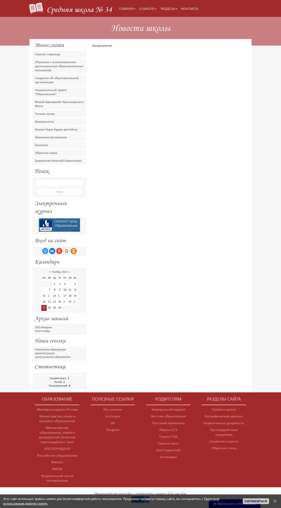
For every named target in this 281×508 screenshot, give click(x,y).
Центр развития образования (53, 357)
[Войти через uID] (45, 251)
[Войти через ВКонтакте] (52, 251)
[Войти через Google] (66, 251)
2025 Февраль (43, 327)
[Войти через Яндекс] (59, 251)
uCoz (183, 493)
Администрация (45, 353)
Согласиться (256, 501)
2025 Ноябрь (42, 331)
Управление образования (50, 349)
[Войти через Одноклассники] (74, 251)
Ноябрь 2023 (59, 272)
